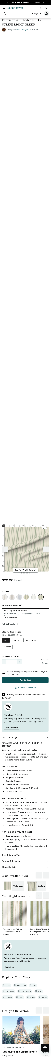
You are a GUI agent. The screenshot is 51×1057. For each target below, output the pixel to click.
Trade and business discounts (25, 2)
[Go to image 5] (27, 572)
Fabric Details (10, 623)
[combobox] (37, 13)
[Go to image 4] (26, 572)
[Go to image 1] (21, 572)
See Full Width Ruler (26, 570)
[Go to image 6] (29, 572)
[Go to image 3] (24, 572)
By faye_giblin (34, 934)
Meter (17, 640)
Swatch (7, 647)
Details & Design (25, 737)
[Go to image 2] (23, 572)
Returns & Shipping (25, 861)
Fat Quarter (31, 640)
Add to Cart (25, 680)
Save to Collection (25, 687)
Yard (6, 640)
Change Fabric (11, 617)
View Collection (11, 728)
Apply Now (9, 967)
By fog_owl (6, 934)
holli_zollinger (22, 29)
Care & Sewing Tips (25, 855)
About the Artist (25, 867)
